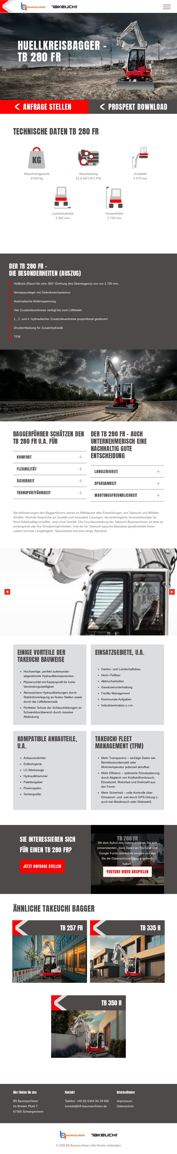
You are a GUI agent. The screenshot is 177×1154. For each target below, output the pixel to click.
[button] (172, 592)
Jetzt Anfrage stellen (42, 866)
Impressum (124, 1101)
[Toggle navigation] (167, 7)
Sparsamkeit (106, 483)
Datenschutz (125, 1106)
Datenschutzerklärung (127, 858)
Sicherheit (26, 481)
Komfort (24, 457)
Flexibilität (27, 469)
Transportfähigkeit (34, 492)
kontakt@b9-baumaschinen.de (86, 1106)
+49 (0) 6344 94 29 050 (93, 1101)
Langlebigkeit (106, 471)
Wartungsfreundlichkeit (116, 495)
